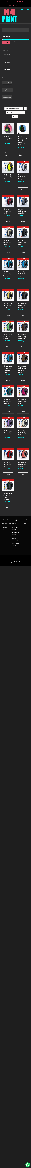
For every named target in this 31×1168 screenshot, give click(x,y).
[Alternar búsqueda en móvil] (25, 9)
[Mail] (27, 523)
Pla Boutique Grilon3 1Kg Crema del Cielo (7, 369)
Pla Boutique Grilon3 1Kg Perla (22, 433)
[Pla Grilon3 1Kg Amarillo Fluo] (8, 167)
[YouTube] (25, 523)
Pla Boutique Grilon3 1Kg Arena (7, 305)
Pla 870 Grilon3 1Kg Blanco (22, 177)
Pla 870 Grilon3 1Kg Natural (7, 242)
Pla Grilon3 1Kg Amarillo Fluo (7, 177)
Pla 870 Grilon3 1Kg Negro (22, 242)
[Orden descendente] (25, 108)
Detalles (11, 152)
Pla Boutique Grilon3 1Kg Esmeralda (7, 401)
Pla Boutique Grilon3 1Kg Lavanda (7, 433)
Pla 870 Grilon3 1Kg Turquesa (7, 274)
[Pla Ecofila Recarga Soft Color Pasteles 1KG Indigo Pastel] (23, 128)
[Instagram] (22, 523)
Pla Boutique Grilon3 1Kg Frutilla (22, 401)
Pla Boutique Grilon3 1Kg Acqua (22, 274)
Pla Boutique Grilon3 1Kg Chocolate (22, 337)
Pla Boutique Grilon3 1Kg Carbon (22, 305)
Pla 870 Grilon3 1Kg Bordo (7, 211)
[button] (27, 1164)
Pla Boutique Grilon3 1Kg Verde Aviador (7, 497)
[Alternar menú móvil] (28, 9)
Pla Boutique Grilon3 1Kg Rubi (7, 464)
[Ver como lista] (16, 116)
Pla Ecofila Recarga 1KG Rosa (7, 139)
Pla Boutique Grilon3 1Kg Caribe (7, 337)
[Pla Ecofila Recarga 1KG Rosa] (8, 128)
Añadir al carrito (6, 154)
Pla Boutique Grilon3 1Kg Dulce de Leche (22, 369)
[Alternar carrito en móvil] (22, 9)
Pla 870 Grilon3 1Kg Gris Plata (22, 211)
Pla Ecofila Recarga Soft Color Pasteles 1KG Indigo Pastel (22, 141)
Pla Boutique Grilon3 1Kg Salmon (22, 464)
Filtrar (6, 42)
